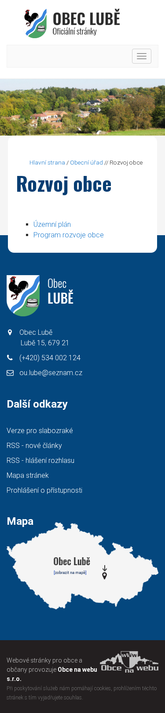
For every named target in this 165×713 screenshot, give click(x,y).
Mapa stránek (28, 475)
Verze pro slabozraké (40, 430)
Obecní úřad (86, 162)
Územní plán (52, 224)
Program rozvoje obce (68, 235)
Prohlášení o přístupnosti (44, 490)
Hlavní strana (47, 162)
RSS (34, 445)
